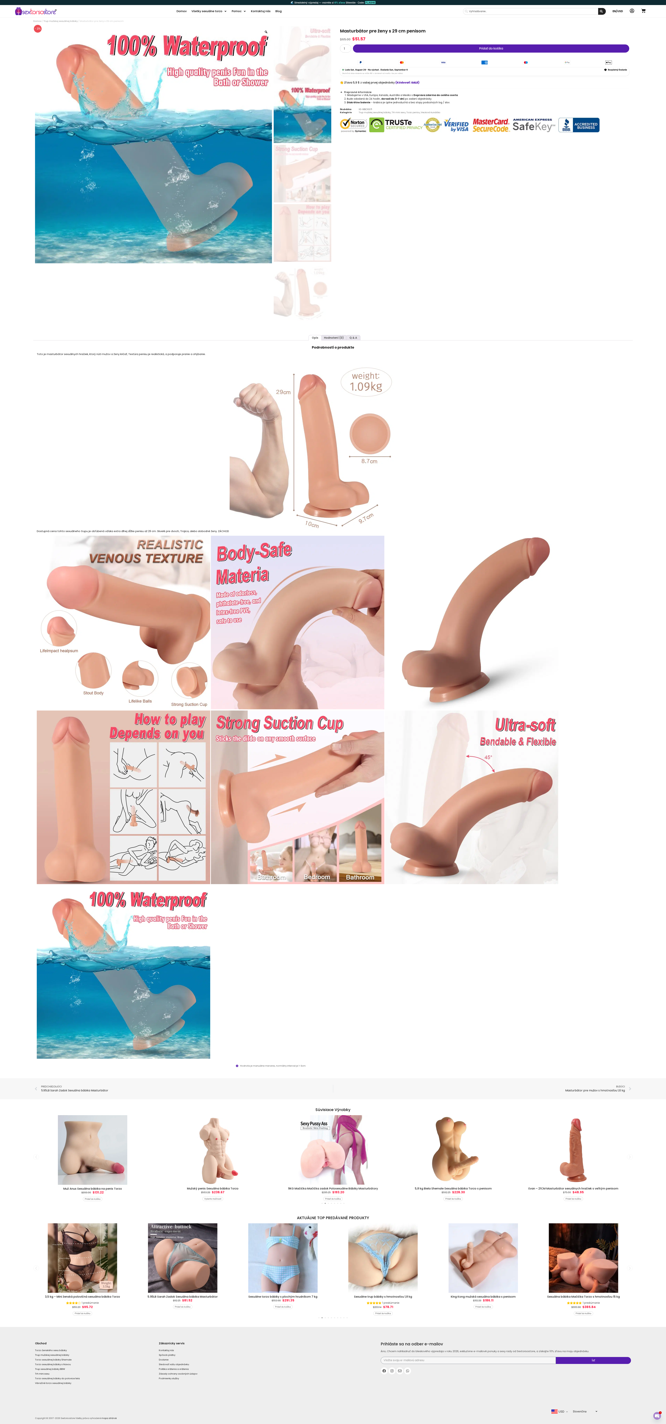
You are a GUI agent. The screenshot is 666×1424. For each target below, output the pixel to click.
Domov (182, 11)
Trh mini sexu (398, 112)
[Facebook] (384, 1370)
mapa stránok (109, 1418)
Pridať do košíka (491, 48)
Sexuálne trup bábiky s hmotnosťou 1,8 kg (283, 1297)
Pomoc (237, 11)
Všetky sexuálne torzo (206, 11)
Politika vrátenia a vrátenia (174, 1369)
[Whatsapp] (407, 1370)
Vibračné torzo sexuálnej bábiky (53, 1383)
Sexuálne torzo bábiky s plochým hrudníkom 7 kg (182, 1297)
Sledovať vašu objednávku (174, 1364)
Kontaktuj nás (261, 11)
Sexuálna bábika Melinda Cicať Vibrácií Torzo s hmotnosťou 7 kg (573, 1189)
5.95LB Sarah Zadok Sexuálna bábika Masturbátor (83, 1297)
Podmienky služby (169, 1378)
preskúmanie (290, 1303)
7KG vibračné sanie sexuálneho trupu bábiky (583, 1297)
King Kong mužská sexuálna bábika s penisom (383, 1297)
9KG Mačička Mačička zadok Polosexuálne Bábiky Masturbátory (213, 1189)
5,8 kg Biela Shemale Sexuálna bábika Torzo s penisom (332, 1189)
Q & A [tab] (353, 338)
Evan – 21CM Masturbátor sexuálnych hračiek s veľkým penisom (453, 1189)
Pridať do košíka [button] (213, 1198)
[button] (484, 92)
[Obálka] (399, 1370)
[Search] (602, 11)
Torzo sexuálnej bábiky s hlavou (53, 1364)
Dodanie (164, 1359)
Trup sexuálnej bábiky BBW (50, 1369)
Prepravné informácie (358, 92)
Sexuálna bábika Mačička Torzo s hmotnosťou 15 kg (483, 1297)
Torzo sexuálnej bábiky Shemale (53, 1359)
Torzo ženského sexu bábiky (51, 1350)
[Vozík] (643, 11)
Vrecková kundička (430, 112)
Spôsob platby (167, 1355)
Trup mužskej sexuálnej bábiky (61, 21)
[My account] (632, 11)
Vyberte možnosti (92, 1198)
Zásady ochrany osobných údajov (178, 1373)
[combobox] (530, 11)
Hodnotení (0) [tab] (334, 338)
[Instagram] (391, 1370)
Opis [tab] (315, 338)
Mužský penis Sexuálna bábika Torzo (92, 1189)
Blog (278, 11)
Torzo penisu (413, 112)
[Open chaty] (657, 1416)
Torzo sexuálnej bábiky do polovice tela (57, 1378)
